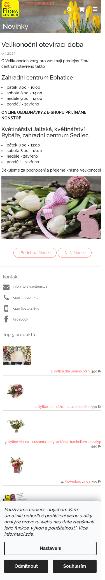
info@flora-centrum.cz (30, 286)
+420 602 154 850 (26, 309)
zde (29, 534)
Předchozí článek (35, 253)
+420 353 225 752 (25, 298)
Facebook (20, 319)
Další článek (75, 253)
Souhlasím (74, 566)
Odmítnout (26, 566)
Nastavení (50, 548)
